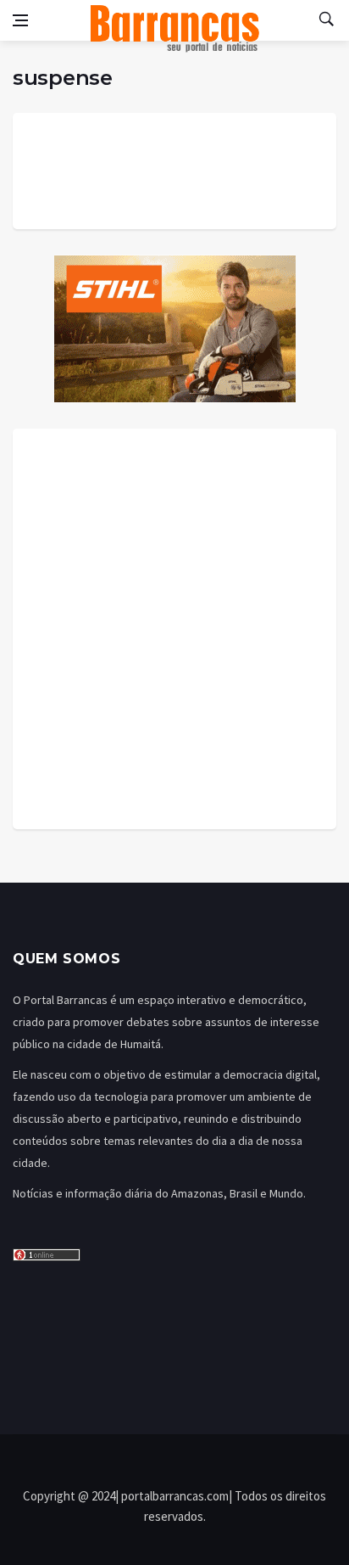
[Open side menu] (20, 20)
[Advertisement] (174, 629)
